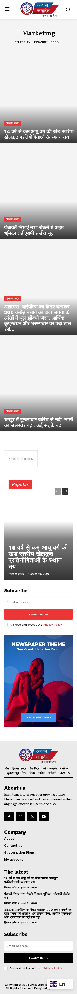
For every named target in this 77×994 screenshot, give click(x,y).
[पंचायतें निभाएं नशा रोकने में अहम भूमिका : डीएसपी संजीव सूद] (38, 193)
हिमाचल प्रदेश (12, 123)
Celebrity (22, 42)
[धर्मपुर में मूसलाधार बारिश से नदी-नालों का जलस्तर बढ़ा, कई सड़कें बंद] (38, 385)
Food (55, 42)
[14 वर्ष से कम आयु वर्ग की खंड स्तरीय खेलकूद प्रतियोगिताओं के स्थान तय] (38, 97)
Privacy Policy (52, 624)
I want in (36, 614)
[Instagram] (20, 816)
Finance (40, 42)
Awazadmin (16, 573)
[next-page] (65, 491)
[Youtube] (44, 816)
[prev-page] (58, 491)
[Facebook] (9, 816)
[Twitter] (32, 816)
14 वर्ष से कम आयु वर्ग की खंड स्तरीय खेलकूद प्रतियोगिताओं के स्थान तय (38, 557)
